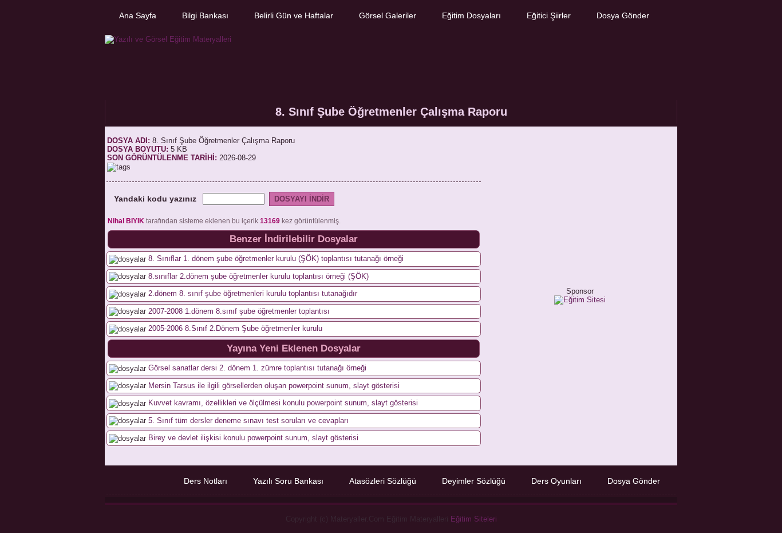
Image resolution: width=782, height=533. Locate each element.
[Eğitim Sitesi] (580, 299)
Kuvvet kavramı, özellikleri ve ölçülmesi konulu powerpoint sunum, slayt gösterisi (283, 402)
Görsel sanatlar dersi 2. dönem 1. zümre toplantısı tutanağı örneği (257, 368)
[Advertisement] (466, 62)
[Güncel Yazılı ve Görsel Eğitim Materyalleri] (168, 39)
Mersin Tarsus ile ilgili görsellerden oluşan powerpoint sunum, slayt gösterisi (274, 385)
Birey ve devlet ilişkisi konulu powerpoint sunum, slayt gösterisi (253, 437)
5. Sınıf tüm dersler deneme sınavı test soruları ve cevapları (248, 420)
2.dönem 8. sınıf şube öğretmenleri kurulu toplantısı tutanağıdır (252, 293)
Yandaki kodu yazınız (155, 198)
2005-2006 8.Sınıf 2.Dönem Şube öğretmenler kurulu (235, 328)
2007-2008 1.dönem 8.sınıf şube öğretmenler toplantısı (239, 311)
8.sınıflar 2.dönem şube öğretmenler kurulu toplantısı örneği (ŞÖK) (258, 276)
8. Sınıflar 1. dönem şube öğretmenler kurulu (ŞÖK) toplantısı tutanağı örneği (276, 258)
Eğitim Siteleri (474, 519)
